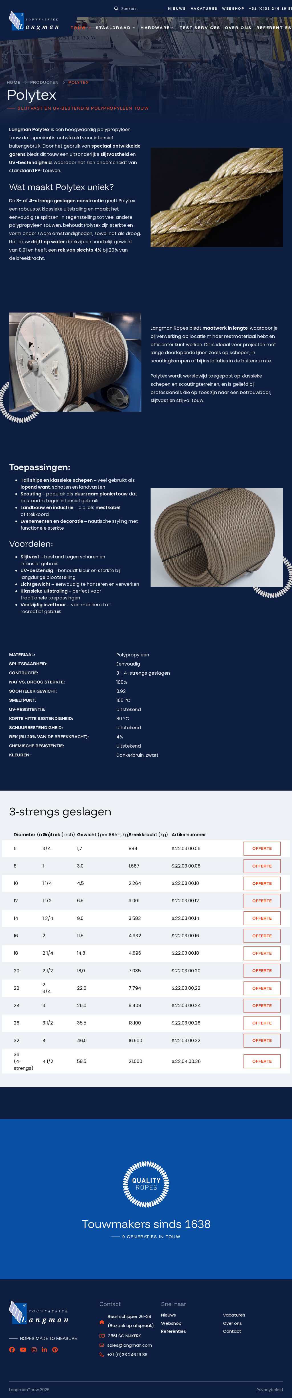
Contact (232, 1331)
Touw (81, 29)
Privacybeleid (270, 1390)
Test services (200, 27)
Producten (44, 82)
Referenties (274, 27)
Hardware (155, 29)
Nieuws (177, 8)
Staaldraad (113, 29)
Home (14, 82)
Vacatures (204, 8)
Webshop (233, 8)
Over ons (238, 27)
